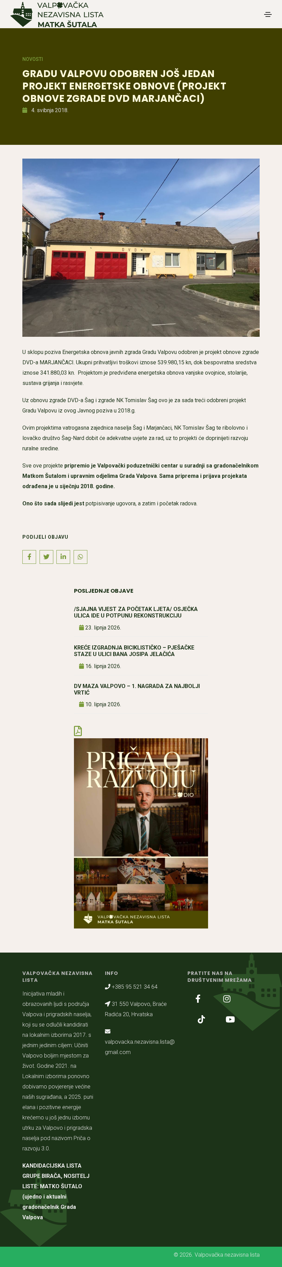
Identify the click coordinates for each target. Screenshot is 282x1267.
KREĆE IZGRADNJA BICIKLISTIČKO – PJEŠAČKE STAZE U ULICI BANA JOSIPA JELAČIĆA (134, 650)
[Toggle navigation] (268, 14)
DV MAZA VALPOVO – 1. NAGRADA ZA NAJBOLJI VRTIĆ (137, 689)
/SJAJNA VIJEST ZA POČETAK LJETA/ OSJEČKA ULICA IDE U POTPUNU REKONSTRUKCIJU (136, 612)
